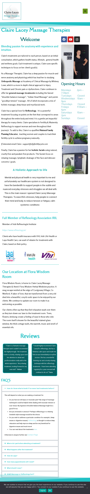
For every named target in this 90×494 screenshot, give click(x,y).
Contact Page (32, 435)
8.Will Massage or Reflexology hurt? (20, 474)
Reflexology (32, 420)
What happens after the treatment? (20, 449)
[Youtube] (70, 39)
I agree (42, 490)
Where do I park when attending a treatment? (24, 443)
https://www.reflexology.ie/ (14, 230)
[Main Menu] (85, 11)
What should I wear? (14, 468)
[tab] (30, 388)
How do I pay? (12, 456)
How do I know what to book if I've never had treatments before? (30, 388)
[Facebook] (64, 39)
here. (35, 429)
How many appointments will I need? (20, 462)
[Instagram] (77, 39)
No (50, 490)
